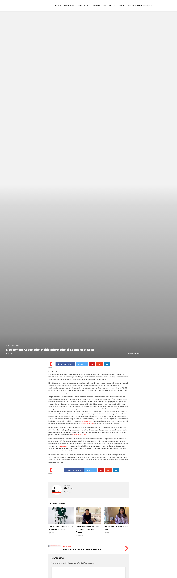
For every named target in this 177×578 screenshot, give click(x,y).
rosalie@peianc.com (87, 423)
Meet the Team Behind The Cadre (139, 5)
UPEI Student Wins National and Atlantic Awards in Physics (87, 529)
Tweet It (83, 364)
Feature (15, 345)
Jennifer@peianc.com (79, 435)
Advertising (96, 5)
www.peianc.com (87, 421)
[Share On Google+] (99, 364)
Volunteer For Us (109, 5)
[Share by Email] (107, 364)
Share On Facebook (66, 364)
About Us (121, 5)
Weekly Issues (69, 5)
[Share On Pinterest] (92, 364)
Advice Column (83, 5)
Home (57, 5)
